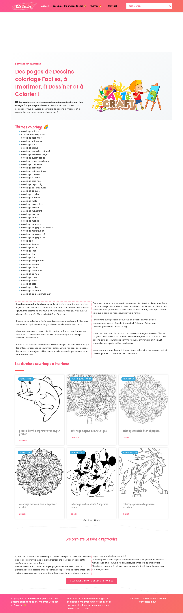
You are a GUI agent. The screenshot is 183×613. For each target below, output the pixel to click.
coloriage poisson (30, 174)
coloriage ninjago (30, 197)
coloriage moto (29, 201)
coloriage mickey (30, 214)
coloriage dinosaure (31, 270)
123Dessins (133, 598)
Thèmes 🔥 (96, 6)
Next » (97, 520)
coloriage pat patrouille (33, 187)
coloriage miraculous (32, 204)
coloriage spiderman (32, 141)
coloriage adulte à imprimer (36, 294)
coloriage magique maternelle (37, 227)
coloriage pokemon (31, 167)
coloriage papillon (30, 194)
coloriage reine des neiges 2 (35, 151)
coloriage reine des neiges (35, 154)
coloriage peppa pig (31, 184)
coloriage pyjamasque (33, 157)
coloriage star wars (31, 137)
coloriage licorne (30, 244)
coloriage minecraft (31, 211)
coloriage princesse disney (35, 161)
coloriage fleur (28, 254)
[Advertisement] (91, 32)
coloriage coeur (29, 277)
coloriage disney (30, 267)
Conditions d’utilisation (153, 598)
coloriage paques (30, 191)
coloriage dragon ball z (33, 260)
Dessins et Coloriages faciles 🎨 (69, 6)
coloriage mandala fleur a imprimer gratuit (38, 505)
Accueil (45, 6)
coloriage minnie (30, 207)
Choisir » (23, 441)
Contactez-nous (147, 601)
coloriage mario (29, 217)
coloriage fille (28, 257)
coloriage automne (31, 290)
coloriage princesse (31, 164)
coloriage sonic (29, 144)
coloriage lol (27, 240)
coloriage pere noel (31, 181)
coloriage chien (29, 280)
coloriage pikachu (30, 177)
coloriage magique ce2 (33, 234)
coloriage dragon (30, 264)
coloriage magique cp (32, 230)
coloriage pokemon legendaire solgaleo (139, 505)
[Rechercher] (170, 6)
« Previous (87, 520)
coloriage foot (28, 250)
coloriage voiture (30, 131)
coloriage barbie (29, 287)
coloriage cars (28, 283)
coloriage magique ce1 (33, 237)
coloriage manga (30, 220)
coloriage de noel (30, 274)
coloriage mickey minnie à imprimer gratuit (90, 505)
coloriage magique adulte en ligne (89, 431)
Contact (112, 6)
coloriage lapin (29, 247)
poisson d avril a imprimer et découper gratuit (39, 432)
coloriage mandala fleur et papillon (141, 431)
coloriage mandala (31, 224)
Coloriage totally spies (33, 134)
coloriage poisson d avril (34, 171)
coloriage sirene (29, 147)
